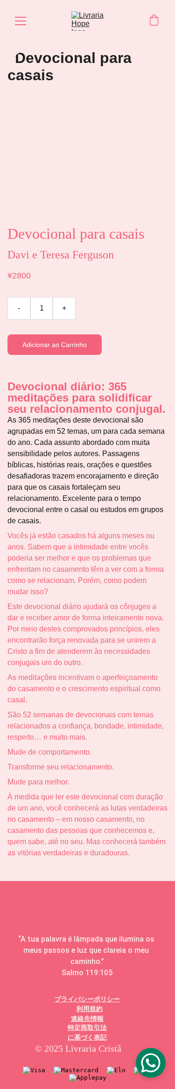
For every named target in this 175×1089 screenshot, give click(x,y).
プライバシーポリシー (87, 999)
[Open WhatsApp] (151, 1063)
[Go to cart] (154, 21)
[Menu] (20, 21)
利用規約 (90, 1009)
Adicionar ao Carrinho (54, 344)
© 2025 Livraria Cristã (78, 1048)
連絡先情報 (87, 1018)
